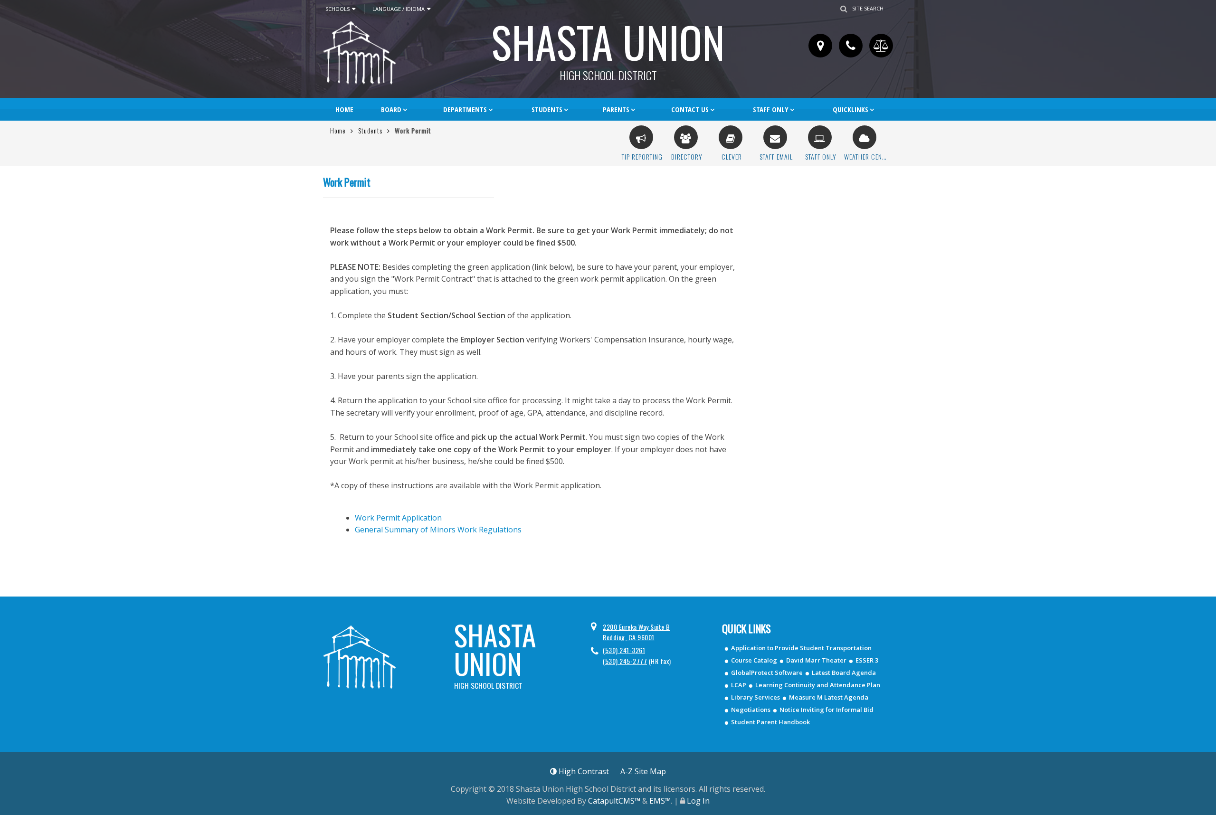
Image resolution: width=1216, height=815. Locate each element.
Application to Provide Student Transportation (801, 648)
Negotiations (750, 709)
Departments (465, 109)
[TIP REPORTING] (641, 137)
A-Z (643, 771)
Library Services (755, 697)
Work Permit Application (398, 517)
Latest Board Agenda (844, 672)
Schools (337, 8)
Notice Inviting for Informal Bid (826, 709)
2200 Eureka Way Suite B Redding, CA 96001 (636, 632)
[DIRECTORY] (686, 137)
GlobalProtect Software (767, 672)
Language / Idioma (398, 8)
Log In (698, 801)
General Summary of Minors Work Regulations (438, 529)
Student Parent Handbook (770, 722)
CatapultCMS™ (614, 801)
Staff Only (770, 109)
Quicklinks (850, 109)
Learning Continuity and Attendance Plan (817, 685)
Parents (616, 109)
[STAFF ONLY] (820, 137)
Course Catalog (754, 660)
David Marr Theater (816, 660)
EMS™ (660, 801)
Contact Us (690, 109)
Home (344, 109)
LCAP (738, 685)
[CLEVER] (730, 137)
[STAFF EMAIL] (775, 137)
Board (391, 109)
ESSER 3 (866, 660)
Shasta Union (608, 45)
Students (547, 109)
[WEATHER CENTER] (864, 137)
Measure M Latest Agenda (828, 697)
